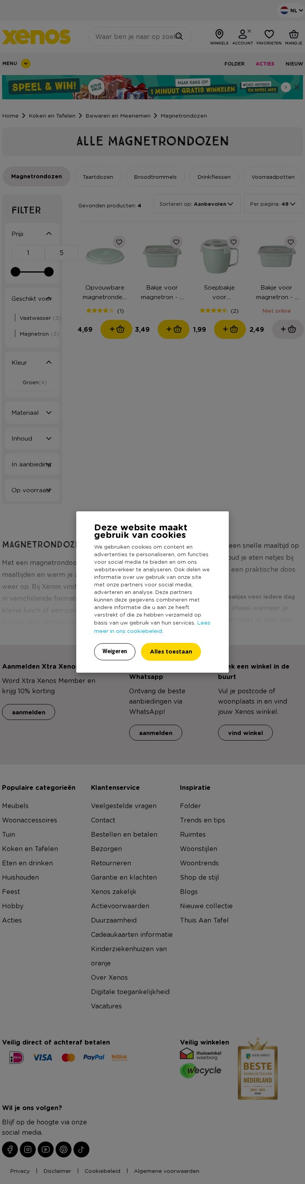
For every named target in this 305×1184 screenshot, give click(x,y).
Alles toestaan (171, 651)
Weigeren (114, 651)
